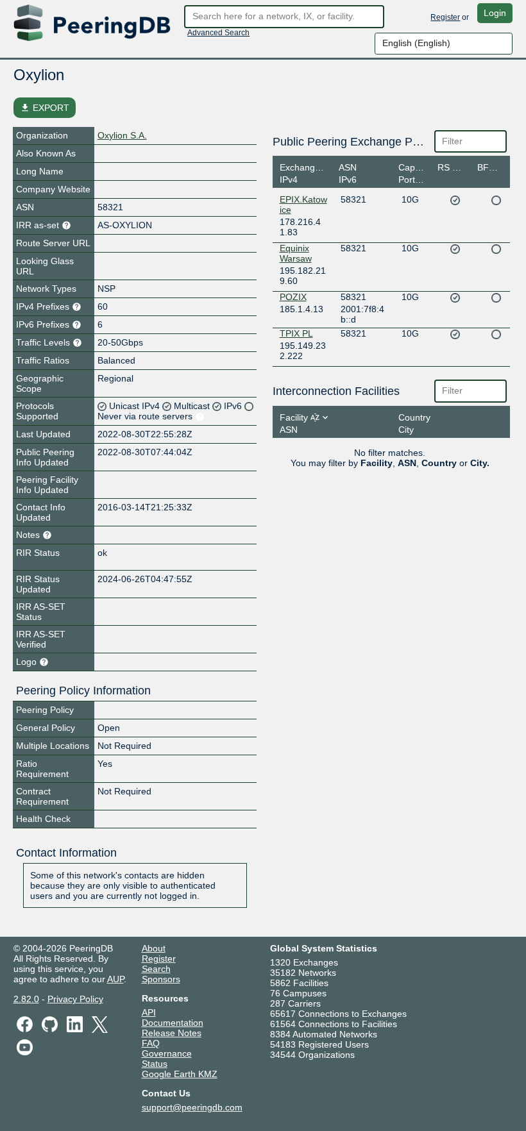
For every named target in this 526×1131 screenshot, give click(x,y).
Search (156, 969)
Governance (167, 1053)
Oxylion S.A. (122, 135)
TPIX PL (296, 333)
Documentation (172, 1023)
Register (445, 17)
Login (495, 13)
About (153, 948)
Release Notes (171, 1033)
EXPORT (44, 108)
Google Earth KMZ (179, 1074)
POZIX (293, 297)
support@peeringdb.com (192, 1107)
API (149, 1012)
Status (154, 1064)
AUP (115, 979)
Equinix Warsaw (296, 253)
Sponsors (161, 979)
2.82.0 (26, 999)
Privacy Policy (75, 999)
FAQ (151, 1043)
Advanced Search (218, 32)
